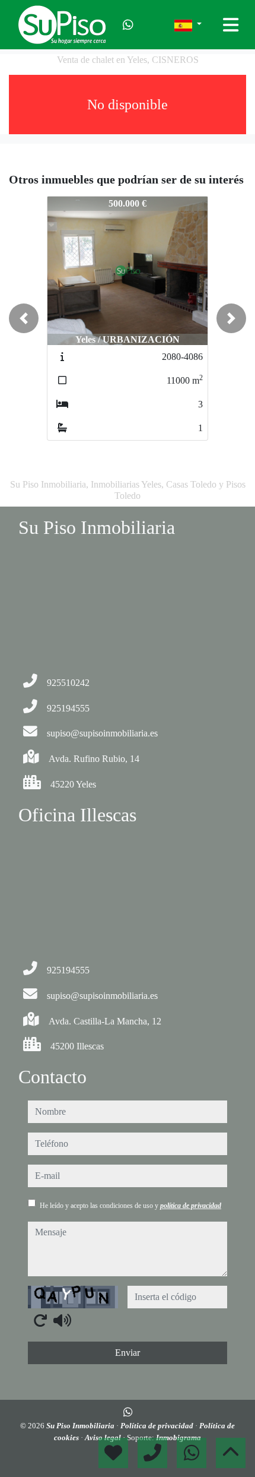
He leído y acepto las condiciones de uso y (130, 1205)
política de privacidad (190, 1205)
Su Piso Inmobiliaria (81, 1425)
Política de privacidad (157, 1425)
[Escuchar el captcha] (62, 1320)
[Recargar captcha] (40, 1320)
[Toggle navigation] (231, 25)
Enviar (127, 1353)
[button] (24, 318)
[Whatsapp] (128, 24)
